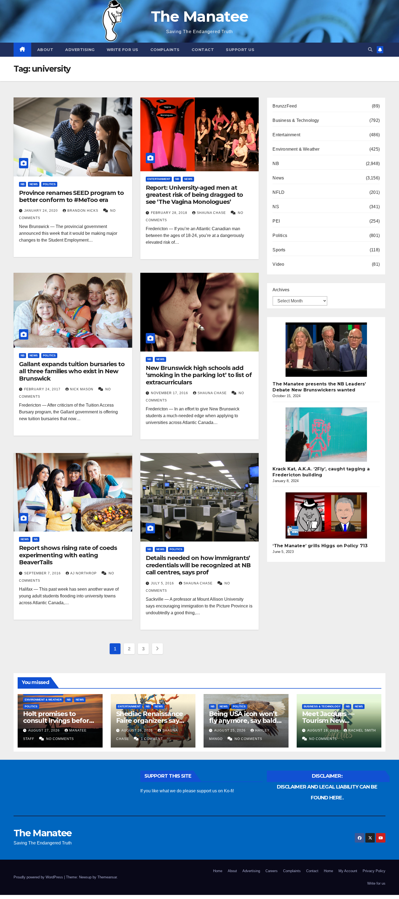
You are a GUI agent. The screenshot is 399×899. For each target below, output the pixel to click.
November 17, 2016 (170, 393)
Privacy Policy (374, 871)
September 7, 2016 (43, 573)
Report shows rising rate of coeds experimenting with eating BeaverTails (68, 555)
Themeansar (107, 877)
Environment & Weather (296, 149)
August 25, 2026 (230, 730)
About (45, 49)
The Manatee (199, 16)
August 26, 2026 (137, 730)
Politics (49, 184)
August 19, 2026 (323, 730)
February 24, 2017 (43, 389)
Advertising (80, 49)
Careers (271, 871)
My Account (347, 871)
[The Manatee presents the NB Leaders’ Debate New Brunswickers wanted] (326, 349)
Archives (281, 289)
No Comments (60, 739)
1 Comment (152, 739)
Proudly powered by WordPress (39, 877)
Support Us (240, 49)
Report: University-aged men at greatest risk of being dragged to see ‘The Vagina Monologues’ (194, 195)
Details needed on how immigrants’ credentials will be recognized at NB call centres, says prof (198, 565)
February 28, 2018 (169, 213)
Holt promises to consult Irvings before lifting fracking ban (58, 720)
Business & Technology (296, 120)
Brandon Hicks (83, 211)
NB (22, 184)
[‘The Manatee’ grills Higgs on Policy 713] (326, 515)
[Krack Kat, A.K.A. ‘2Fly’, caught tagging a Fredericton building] (326, 434)
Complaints (165, 49)
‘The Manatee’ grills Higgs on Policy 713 (320, 545)
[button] (370, 49)
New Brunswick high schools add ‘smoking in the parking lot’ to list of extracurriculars (199, 375)
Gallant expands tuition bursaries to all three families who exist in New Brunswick (71, 371)
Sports (279, 250)
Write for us (122, 49)
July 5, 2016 (163, 583)
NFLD (278, 192)
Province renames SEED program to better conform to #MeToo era (71, 196)
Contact (203, 49)
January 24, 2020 (41, 211)
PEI (276, 221)
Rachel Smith (362, 730)
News (34, 184)
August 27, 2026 (44, 730)
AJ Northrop (84, 573)
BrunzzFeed (285, 106)
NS (36, 539)
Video (278, 264)
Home (217, 871)
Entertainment (158, 179)
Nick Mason (82, 389)
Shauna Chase (212, 213)
